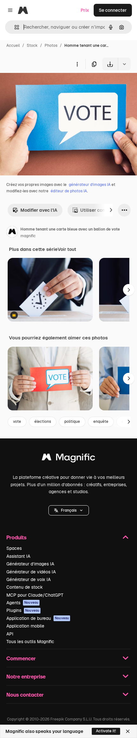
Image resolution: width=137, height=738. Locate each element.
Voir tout (67, 249)
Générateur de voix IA (28, 579)
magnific (28, 235)
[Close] (128, 731)
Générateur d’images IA (30, 564)
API (9, 634)
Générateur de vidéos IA (31, 572)
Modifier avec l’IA (38, 210)
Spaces (14, 548)
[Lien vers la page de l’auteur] (12, 232)
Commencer (21, 658)
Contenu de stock (24, 587)
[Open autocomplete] (14, 27)
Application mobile (25, 626)
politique (72, 421)
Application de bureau (37, 618)
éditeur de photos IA (69, 191)
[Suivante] (111, 210)
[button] (68, 510)
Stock (32, 45)
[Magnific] (68, 459)
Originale (42, 85)
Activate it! (106, 731)
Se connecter (113, 10)
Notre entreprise (26, 676)
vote (17, 421)
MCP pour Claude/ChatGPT (34, 595)
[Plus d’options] (77, 64)
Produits (16, 537)
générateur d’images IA (90, 184)
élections (42, 421)
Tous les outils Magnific (30, 641)
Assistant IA (18, 556)
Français (68, 510)
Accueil (13, 45)
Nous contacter (25, 694)
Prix (85, 10)
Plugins (22, 610)
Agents (22, 603)
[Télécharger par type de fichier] (124, 64)
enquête (100, 421)
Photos (51, 45)
